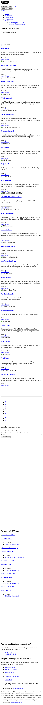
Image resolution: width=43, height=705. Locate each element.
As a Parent (22, 24)
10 (5, 417)
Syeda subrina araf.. (7, 131)
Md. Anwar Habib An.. (8, 261)
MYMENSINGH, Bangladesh (14, 557)
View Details (5, 59)
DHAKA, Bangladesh (12, 544)
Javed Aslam (5, 358)
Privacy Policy (9, 672)
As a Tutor (21, 23)
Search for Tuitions (11, 669)
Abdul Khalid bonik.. (8, 81)
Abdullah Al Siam (6, 564)
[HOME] (3, 10)
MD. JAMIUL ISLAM (8, 65)
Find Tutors (8, 15)
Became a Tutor (10, 667)
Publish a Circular (10, 653)
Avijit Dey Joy (5, 164)
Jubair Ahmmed (6, 98)
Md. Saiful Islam (6, 230)
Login (14, 6)
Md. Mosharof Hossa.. (8, 114)
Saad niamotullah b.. (8, 213)
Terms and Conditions (12, 676)
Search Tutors (6, 436)
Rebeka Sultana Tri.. (8, 294)
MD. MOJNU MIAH (6, 577)
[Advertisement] (17, 39)
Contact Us (8, 680)
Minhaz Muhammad (8, 246)
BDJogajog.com (18, 688)
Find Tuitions (9, 19)
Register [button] (7, 21)
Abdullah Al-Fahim (6, 539)
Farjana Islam (5, 325)
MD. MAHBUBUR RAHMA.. (11, 197)
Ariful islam (5, 49)
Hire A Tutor (9, 17)
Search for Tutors (10, 655)
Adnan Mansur (6, 277)
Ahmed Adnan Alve (7, 310)
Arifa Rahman (6, 180)
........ (6, 418)
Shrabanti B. (5, 147)
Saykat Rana (5, 341)
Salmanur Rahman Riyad (8, 551)
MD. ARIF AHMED (8, 374)
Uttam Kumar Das (6, 590)
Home (7, 14)
